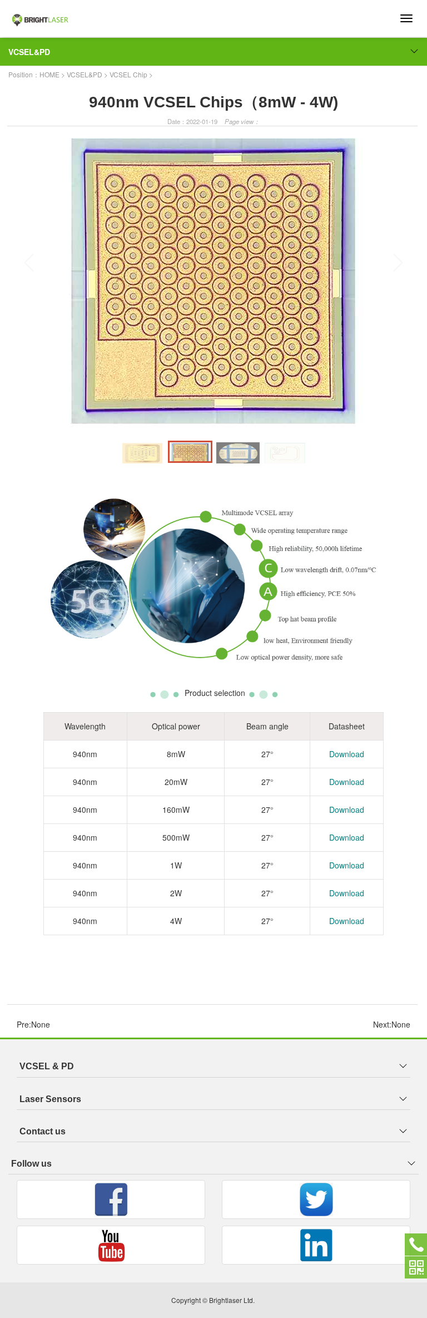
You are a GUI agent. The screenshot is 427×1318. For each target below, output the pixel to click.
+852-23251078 (416, 1244)
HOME (49, 74)
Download (346, 753)
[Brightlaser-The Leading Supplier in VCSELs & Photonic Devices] (55, 14)
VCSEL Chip (128, 74)
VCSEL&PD (29, 51)
